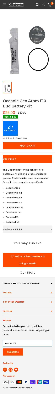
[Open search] (37, 4)
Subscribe (13, 352)
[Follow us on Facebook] (5, 370)
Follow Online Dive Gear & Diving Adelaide (30, 260)
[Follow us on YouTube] (16, 370)
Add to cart (27, 145)
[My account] (43, 4)
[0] (49, 4)
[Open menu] (4, 5)
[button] (27, 159)
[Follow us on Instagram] (11, 370)
